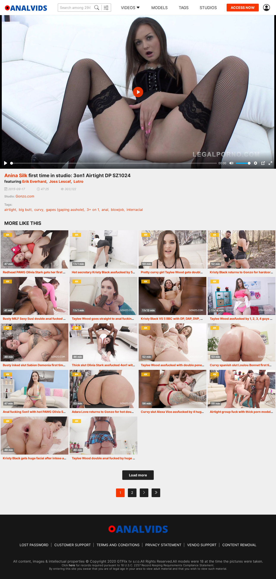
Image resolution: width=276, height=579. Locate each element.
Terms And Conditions (118, 545)
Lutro (78, 181)
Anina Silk (15, 175)
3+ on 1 (93, 209)
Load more (138, 475)
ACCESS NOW (243, 7)
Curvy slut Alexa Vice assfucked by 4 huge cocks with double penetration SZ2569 (201, 412)
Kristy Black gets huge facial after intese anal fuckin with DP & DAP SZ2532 (57, 458)
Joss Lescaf (60, 181)
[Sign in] (267, 7)
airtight (10, 209)
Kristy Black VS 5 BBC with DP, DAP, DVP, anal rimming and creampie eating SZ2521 (201, 318)
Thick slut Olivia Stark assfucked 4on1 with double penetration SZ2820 (124, 365)
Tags (183, 7)
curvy (38, 209)
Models (159, 7)
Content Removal (239, 545)
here (72, 565)
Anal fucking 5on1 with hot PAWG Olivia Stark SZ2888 (42, 412)
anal (105, 209)
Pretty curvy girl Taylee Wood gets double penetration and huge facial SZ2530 (198, 272)
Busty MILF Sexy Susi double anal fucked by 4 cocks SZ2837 (47, 318)
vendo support (201, 545)
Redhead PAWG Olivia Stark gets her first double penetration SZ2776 (53, 272)
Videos (128, 7)
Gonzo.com (25, 196)
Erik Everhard (34, 181)
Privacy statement (163, 545)
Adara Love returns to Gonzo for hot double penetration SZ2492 (119, 412)
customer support (72, 545)
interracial (135, 209)
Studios (208, 7)
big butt (25, 209)
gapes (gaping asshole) (65, 209)
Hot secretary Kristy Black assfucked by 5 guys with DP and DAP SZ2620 (125, 272)
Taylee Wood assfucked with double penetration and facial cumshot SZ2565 (197, 365)
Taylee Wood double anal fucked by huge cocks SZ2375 (113, 458)
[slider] (113, 163)
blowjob (117, 209)
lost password (34, 545)
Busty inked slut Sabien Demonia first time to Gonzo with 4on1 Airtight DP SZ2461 (62, 365)
